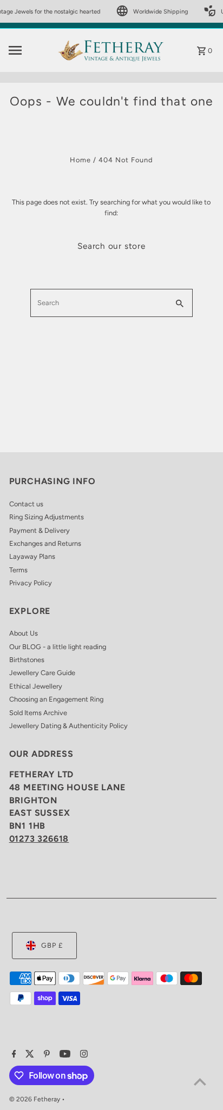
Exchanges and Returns (45, 543)
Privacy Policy (30, 583)
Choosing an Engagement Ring (56, 699)
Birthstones (26, 660)
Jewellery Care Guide (42, 673)
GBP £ (52, 945)
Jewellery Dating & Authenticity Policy (68, 726)
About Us (23, 633)
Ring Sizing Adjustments (46, 517)
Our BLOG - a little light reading (57, 647)
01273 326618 (39, 839)
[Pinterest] (45, 1055)
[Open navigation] (29, 50)
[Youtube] (63, 1055)
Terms (18, 570)
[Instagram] (82, 1055)
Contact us (26, 504)
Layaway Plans (32, 556)
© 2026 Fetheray (35, 1099)
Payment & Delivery (39, 530)
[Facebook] (12, 1055)
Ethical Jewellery (35, 686)
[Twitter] (28, 1055)
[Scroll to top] (200, 1081)
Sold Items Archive (38, 713)
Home (80, 160)
